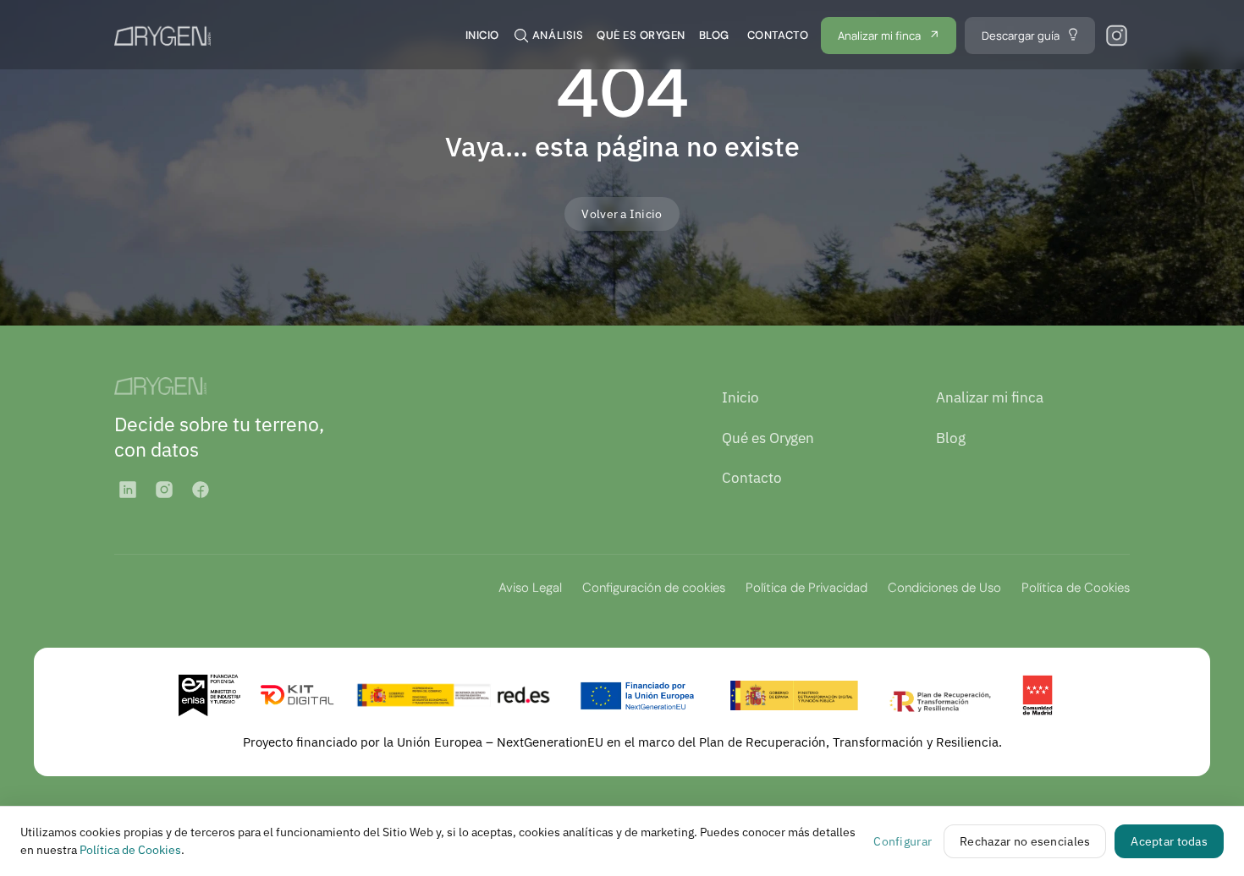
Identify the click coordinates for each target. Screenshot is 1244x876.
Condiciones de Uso (944, 587)
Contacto (752, 477)
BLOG (714, 35)
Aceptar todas (1169, 841)
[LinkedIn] (127, 489)
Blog (951, 438)
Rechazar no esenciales (1025, 841)
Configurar (902, 841)
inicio (482, 35)
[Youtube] (200, 489)
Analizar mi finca (989, 397)
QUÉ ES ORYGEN (641, 35)
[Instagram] (164, 489)
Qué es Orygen (768, 438)
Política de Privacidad (806, 587)
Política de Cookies (1075, 587)
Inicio (740, 397)
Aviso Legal (530, 587)
